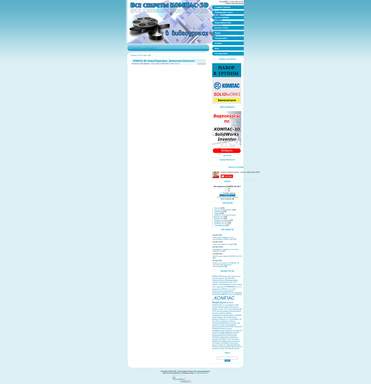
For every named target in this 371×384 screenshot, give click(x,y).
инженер (215, 348)
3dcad (233, 346)
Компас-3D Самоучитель (231, 276)
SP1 (231, 282)
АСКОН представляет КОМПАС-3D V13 (227, 256)
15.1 (236, 287)
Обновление (224, 282)
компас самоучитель (222, 314)
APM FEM (230, 278)
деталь (236, 348)
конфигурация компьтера (230, 341)
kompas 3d (223, 348)
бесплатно (216, 313)
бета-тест (228, 289)
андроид (220, 287)
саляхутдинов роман (220, 307)
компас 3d (216, 284)
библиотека (226, 326)
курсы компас (237, 284)
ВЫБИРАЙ (227, 155)
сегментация (233, 343)
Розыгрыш (233, 323)
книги (214, 287)
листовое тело (225, 339)
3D (237, 307)
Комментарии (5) (174, 63)
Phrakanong (216, 346)
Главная (133, 48)
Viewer (217, 321)
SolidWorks (218, 211)
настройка (221, 334)
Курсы (222, 313)
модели (225, 311)
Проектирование (235, 311)
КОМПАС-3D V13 (220, 222)
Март (145, 55)
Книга (223, 346)
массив (227, 335)
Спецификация (219, 225)
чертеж (233, 307)
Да (229, 188)
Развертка (216, 328)
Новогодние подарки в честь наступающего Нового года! (223, 238)
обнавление (216, 289)
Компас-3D (217, 276)
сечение (230, 348)
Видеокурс (224, 323)
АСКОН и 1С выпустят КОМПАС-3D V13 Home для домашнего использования (226, 264)
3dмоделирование (233, 345)
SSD (232, 326)
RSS (154, 48)
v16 (223, 289)
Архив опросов (232, 197)
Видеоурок (219, 302)
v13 (230, 319)
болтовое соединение (220, 337)
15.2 (240, 287)
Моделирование (226, 332)
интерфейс (229, 305)
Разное (217, 208)
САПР (236, 305)
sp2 (238, 323)
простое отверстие (219, 345)
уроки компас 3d (230, 315)
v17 (223, 305)
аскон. (221, 309)
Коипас (223, 328)
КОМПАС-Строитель (227, 294)
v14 (235, 282)
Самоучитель (218, 280)
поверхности (225, 321)
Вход (150, 48)
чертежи (219, 311)
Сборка (217, 213)
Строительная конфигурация (222, 291)
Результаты (221, 197)
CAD (214, 311)
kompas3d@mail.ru (201, 373)
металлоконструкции (220, 293)
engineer (239, 346)
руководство (226, 284)
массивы (233, 335)
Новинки (230, 286)
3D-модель (216, 343)
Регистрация (142, 48)
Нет (229, 191)
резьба (229, 328)
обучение (228, 280)
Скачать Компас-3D (219, 278)
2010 (140, 55)
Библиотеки (218, 218)
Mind (223, 319)
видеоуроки (237, 309)
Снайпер (153, 63)
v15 (224, 287)
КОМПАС (224, 298)
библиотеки (217, 305)
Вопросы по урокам (221, 220)
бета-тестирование (235, 293)
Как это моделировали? (223, 210)
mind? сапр (228, 309)
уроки (235, 280)
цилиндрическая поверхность (223, 330)
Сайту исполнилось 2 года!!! (223, 244)
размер (228, 346)
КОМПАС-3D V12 (220, 224)
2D (213, 294)
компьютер (238, 326)
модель (215, 309)
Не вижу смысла (229, 193)
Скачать (215, 282)
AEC (234, 289)
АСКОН (230, 303)
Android (217, 294)
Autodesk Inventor (218, 325)
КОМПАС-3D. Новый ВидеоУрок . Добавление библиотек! (164, 61)
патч (227, 319)
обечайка (224, 343)
